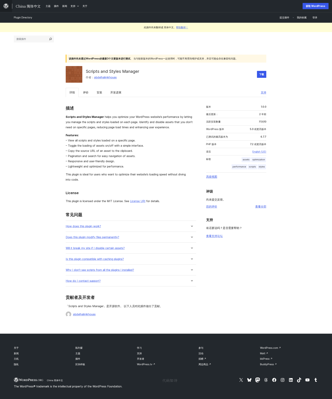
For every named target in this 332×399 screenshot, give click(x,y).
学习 (139, 347)
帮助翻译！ (182, 27)
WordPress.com (270, 347)
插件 (77, 358)
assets (246, 159)
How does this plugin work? (83, 226)
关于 (16, 347)
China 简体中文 (55, 380)
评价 (86, 92)
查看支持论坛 (214, 236)
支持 (263, 92)
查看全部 (260, 206)
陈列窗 (79, 347)
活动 (201, 353)
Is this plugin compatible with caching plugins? (95, 259)
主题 (77, 353)
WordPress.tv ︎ (146, 364)
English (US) (259, 151)
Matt (264, 353)
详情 (72, 92)
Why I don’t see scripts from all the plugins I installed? (100, 270)
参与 (201, 347)
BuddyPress (268, 364)
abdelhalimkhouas (105, 77)
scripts (252, 166)
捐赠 (202, 358)
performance (239, 166)
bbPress (266, 358)
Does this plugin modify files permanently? (92, 237)
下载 (261, 74)
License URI (137, 201)
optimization (258, 159)
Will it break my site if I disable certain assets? (95, 248)
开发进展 (115, 92)
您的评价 (211, 206)
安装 (99, 92)
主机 (16, 358)
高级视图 (211, 176)
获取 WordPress (315, 6)
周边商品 (205, 364)
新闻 (16, 353)
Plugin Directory (23, 17)
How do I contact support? (83, 281)
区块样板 (80, 364)
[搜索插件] (50, 39)
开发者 (140, 358)
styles (262, 166)
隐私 (16, 364)
